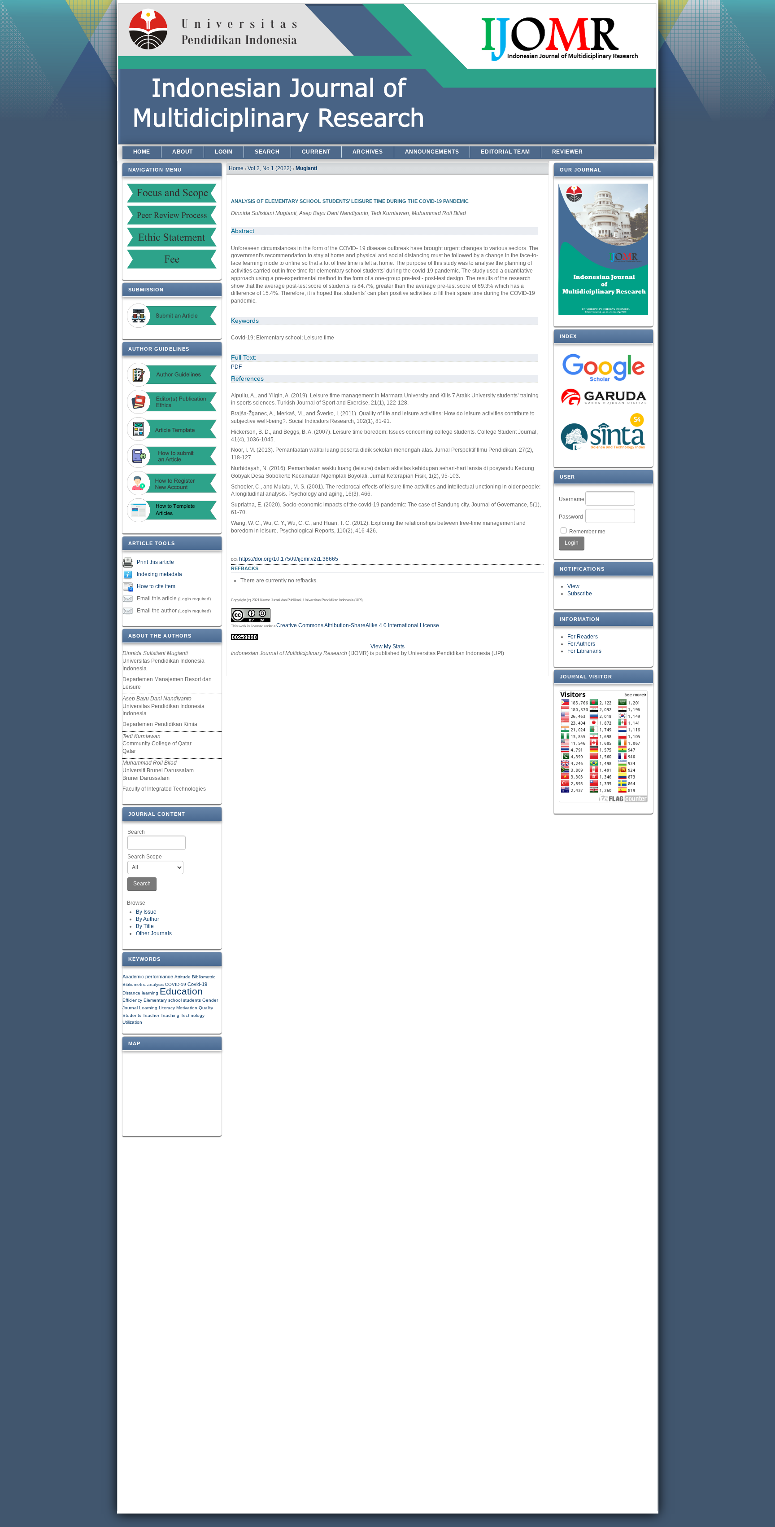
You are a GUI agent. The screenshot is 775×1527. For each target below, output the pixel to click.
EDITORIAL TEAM (505, 152)
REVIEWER (567, 152)
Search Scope (144, 857)
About (182, 152)
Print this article (155, 562)
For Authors (581, 644)
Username (571, 499)
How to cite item (156, 587)
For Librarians (584, 651)
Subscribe (579, 593)
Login (224, 152)
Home (141, 152)
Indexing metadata (159, 575)
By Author (147, 919)
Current (316, 152)
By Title (145, 926)
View (573, 586)
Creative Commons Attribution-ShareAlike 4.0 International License (357, 625)
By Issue (146, 912)
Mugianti (306, 168)
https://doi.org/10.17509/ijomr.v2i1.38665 (288, 559)
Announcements (432, 152)
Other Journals (154, 933)
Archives (368, 152)
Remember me (587, 531)
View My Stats (387, 646)
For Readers (582, 637)
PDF (236, 367)
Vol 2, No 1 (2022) (270, 168)
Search (136, 832)
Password (571, 517)
